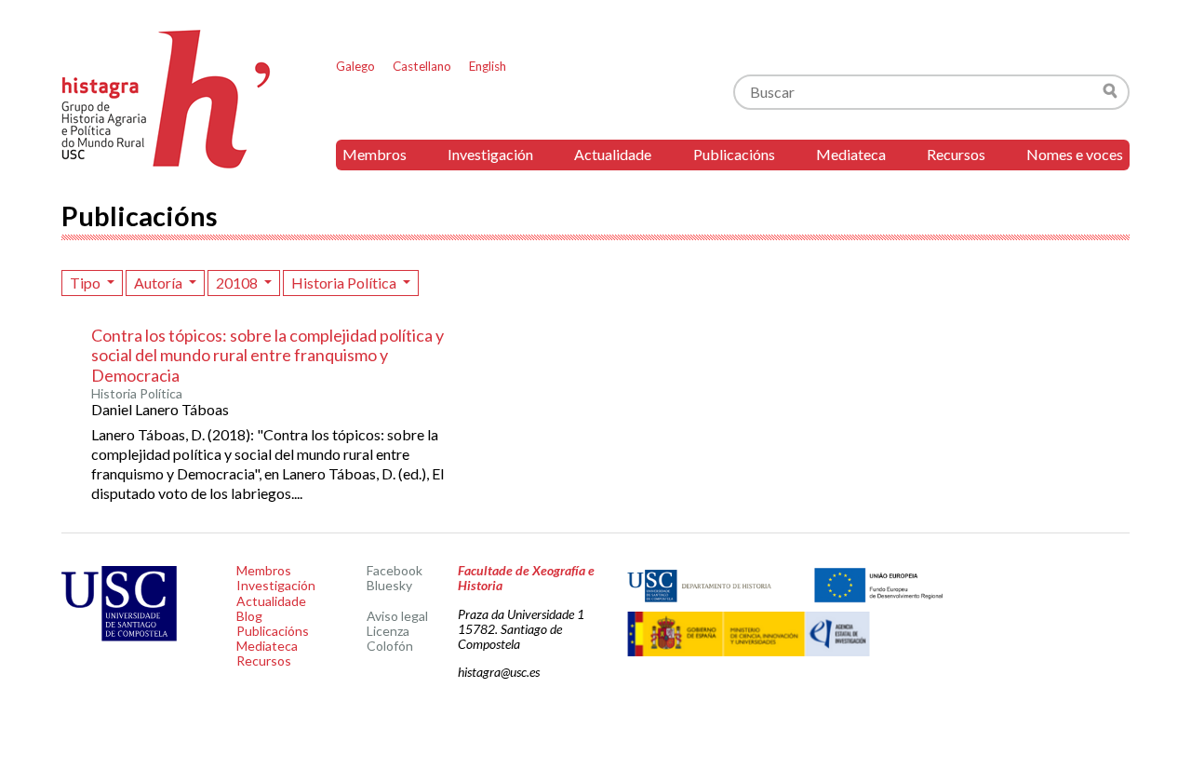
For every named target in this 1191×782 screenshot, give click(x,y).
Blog (249, 616)
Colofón (390, 646)
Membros (374, 154)
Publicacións (734, 154)
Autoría (159, 282)
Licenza (388, 631)
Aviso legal (397, 616)
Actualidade (612, 154)
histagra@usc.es (499, 672)
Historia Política (345, 282)
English (487, 66)
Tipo (86, 282)
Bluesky (389, 585)
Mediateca (851, 154)
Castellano (422, 66)
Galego (355, 66)
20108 (238, 282)
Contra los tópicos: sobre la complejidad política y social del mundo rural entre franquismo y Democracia (267, 355)
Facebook (394, 570)
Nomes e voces (1074, 154)
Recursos (956, 154)
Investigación (490, 154)
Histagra (166, 99)
